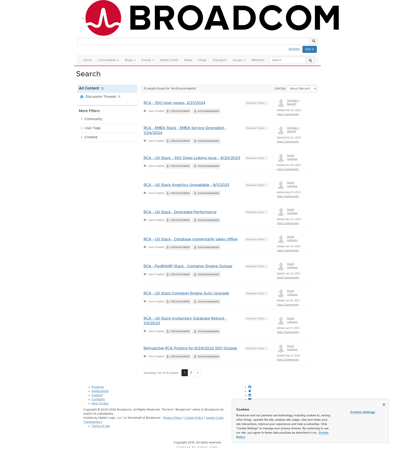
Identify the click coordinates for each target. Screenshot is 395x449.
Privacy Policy (172, 418)
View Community (288, 114)
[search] (310, 60)
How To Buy (100, 403)
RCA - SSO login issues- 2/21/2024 (174, 103)
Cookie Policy (194, 418)
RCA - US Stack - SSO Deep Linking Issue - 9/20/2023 (192, 158)
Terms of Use (101, 426)
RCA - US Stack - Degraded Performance (180, 212)
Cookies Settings (362, 412)
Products (98, 387)
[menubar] (295, 48)
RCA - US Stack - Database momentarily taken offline (191, 239)
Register (294, 49)
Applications (100, 391)
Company (98, 399)
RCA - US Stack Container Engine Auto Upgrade (186, 293)
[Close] (384, 404)
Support (97, 395)
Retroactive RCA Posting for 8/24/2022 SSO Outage (190, 348)
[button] (314, 41)
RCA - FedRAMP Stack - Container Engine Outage (188, 266)
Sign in (309, 49)
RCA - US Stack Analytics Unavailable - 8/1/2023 (186, 185)
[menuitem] (295, 48)
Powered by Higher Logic (197, 447)
